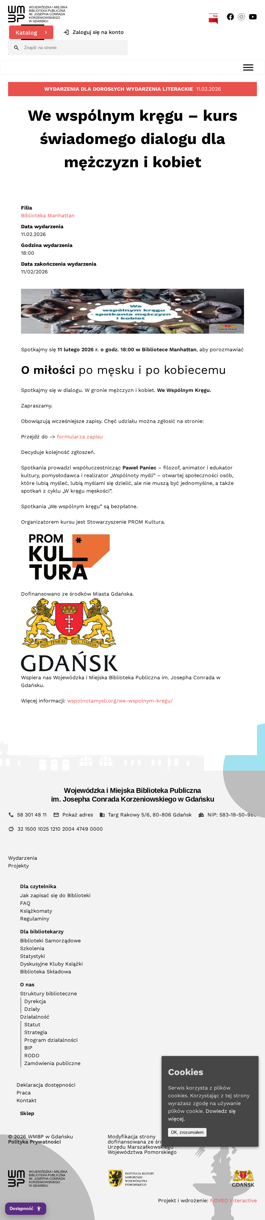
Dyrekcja (35, 1001)
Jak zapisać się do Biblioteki (55, 895)
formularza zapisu (80, 437)
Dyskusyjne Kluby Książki (51, 964)
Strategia (35, 1032)
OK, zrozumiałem (187, 1132)
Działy (32, 1009)
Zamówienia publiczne (52, 1063)
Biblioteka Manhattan (48, 215)
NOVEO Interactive (233, 1200)
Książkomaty (36, 911)
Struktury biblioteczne (48, 993)
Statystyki (32, 956)
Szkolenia (32, 948)
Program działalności (51, 1040)
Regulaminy (34, 919)
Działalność (34, 1017)
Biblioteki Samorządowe (50, 941)
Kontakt (26, 1100)
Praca (23, 1093)
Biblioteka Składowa (45, 972)
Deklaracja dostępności (45, 1085)
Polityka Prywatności (34, 1141)
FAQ (25, 903)
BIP (28, 1048)
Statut (32, 1024)
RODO (31, 1055)
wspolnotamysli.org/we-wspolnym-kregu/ (120, 701)
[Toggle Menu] (248, 67)
